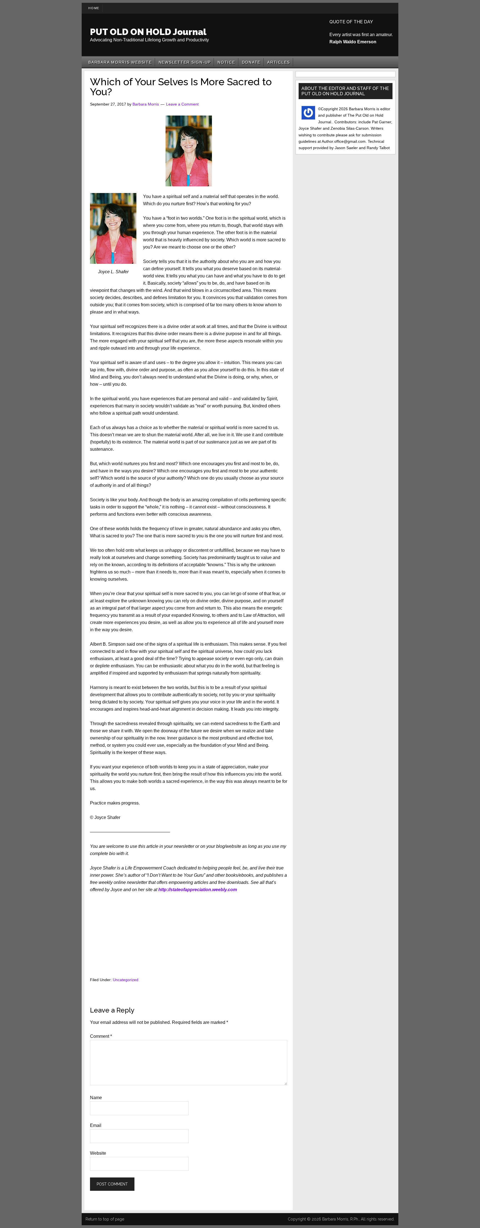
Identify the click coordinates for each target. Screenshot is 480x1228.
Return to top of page (105, 1219)
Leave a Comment (182, 104)
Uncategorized (125, 980)
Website (98, 1153)
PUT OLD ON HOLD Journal (148, 32)
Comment (101, 1036)
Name (96, 1097)
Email (95, 1125)
